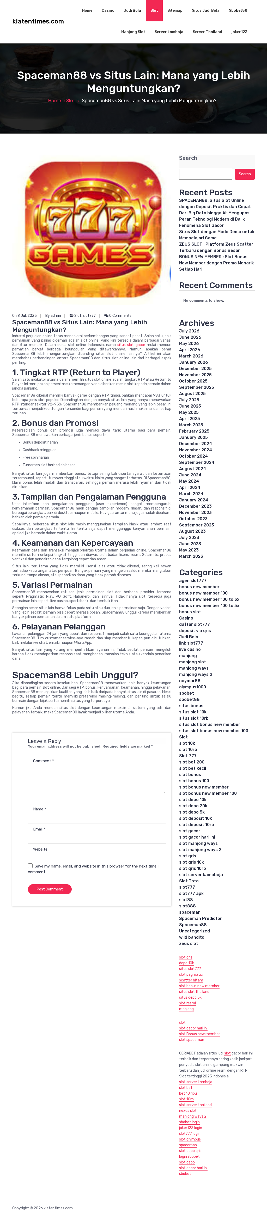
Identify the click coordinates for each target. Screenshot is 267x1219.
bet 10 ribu (188, 1093)
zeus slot (188, 943)
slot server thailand (195, 1105)
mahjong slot (192, 661)
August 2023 (192, 531)
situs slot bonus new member (209, 724)
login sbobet (189, 1156)
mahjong (188, 655)
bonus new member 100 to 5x (209, 605)
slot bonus (190, 774)
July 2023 (189, 537)
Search (188, 158)
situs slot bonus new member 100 (213, 730)
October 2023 (193, 518)
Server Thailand (207, 32)
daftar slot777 (194, 624)
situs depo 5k (190, 997)
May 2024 (189, 481)
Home (87, 10)
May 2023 (189, 550)
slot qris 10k (191, 862)
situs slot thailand (194, 992)
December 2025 (195, 368)
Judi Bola (132, 10)
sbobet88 (189, 699)
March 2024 (191, 493)
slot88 (186, 899)
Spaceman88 (193, 924)
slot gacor (189, 830)
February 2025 (194, 431)
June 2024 (190, 474)
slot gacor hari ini (197, 837)
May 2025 (189, 412)
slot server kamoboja (201, 874)
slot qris (187, 855)
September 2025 (196, 387)
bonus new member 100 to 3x (209, 599)
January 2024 (193, 500)
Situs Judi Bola (206, 10)
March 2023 (191, 556)
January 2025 (193, 437)
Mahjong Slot (133, 32)
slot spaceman (191, 1040)
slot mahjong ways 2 (200, 849)
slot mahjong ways (198, 843)
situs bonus (191, 705)
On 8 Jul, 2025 (24, 315)
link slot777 (191, 643)
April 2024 (189, 487)
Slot (154, 10)
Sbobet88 (238, 10)
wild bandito (191, 937)
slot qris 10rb (192, 868)
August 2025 (192, 393)
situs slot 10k (193, 711)
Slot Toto (189, 880)
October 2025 (193, 381)
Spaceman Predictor (200, 918)
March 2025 (191, 424)
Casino (108, 10)
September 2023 (196, 525)
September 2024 (196, 462)
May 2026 (189, 343)
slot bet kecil (192, 768)
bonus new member (199, 586)
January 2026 (193, 362)
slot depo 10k (193, 799)
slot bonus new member (204, 787)
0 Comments (119, 315)
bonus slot (190, 611)
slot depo (187, 1162)
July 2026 (189, 331)
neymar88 (190, 680)
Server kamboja (169, 32)
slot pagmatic (191, 974)
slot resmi (187, 1003)
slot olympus (190, 1139)
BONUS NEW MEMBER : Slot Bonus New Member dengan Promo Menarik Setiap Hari (216, 263)
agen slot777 (193, 580)
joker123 (239, 32)
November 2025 (195, 374)
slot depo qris (190, 1151)
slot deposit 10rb (196, 824)
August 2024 (192, 468)
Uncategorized (194, 931)
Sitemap (175, 10)
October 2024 (193, 456)
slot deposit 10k (195, 818)
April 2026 (189, 349)
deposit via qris (195, 630)
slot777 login (190, 1133)
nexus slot (188, 1110)
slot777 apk (191, 893)
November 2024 (195, 449)
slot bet (185, 1087)
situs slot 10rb (194, 718)
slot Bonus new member (199, 1034)
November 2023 (195, 512)
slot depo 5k (192, 812)
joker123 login (190, 1128)
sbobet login (189, 1122)
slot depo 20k (193, 805)
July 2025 (189, 399)
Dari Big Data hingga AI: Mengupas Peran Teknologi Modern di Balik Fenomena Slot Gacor (214, 219)
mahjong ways (194, 668)
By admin (53, 315)
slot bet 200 (191, 762)
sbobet (186, 693)
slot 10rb (188, 749)
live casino (190, 649)
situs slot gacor (131, 345)
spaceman (190, 912)
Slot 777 (188, 755)
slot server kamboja (195, 1082)
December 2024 (195, 443)
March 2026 (191, 356)
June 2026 (190, 337)
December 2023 (195, 506)
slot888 (187, 905)
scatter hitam (191, 980)
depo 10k (186, 963)
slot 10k (187, 743)
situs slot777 (190, 969)
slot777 (89, 315)
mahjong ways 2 (195, 674)
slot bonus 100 (194, 780)
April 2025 (189, 418)
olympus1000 (192, 686)
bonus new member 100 (203, 593)
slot (182, 1022)
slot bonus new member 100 (208, 793)
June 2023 (190, 543)
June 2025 (190, 406)
